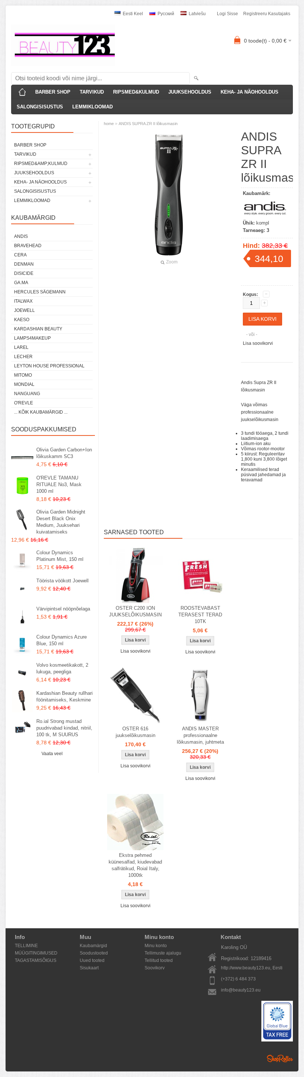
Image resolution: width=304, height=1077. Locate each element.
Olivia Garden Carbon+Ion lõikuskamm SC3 (64, 453)
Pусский (165, 13)
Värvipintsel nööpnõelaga (63, 609)
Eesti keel (132, 13)
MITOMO (23, 375)
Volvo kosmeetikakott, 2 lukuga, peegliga (62, 668)
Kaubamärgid (93, 945)
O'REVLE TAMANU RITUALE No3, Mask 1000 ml (59, 484)
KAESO (21, 319)
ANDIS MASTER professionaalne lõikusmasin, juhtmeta (200, 735)
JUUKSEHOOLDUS (189, 92)
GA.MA (21, 282)
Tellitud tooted (159, 960)
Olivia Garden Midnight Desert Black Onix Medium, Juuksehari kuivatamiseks (60, 522)
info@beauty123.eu (241, 990)
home (109, 123)
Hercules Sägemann (40, 292)
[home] (22, 92)
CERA (20, 255)
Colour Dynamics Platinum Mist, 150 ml (59, 556)
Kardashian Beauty (38, 328)
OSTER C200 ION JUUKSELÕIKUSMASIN (135, 611)
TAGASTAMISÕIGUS (35, 960)
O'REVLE (23, 402)
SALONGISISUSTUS (40, 107)
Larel (21, 347)
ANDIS (21, 236)
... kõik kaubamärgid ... (40, 412)
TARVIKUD (92, 92)
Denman (24, 264)
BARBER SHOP (52, 92)
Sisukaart (89, 967)
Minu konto (156, 945)
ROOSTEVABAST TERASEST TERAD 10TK (200, 614)
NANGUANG (27, 393)
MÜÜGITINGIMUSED (36, 953)
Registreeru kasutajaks (266, 13)
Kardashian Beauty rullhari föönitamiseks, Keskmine (64, 696)
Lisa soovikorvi (258, 343)
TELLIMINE (26, 945)
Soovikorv (155, 967)
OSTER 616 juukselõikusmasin (135, 732)
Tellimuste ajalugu (163, 953)
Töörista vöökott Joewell (62, 580)
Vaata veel (52, 753)
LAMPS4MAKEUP (32, 338)
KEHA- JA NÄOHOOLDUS (249, 92)
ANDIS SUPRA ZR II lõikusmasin (148, 123)
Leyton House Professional (49, 365)
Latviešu (197, 13)
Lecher (23, 356)
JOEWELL (24, 310)
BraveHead (28, 245)
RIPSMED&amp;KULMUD (40, 163)
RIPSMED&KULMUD (136, 92)
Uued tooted (92, 960)
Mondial (24, 384)
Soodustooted (94, 953)
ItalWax (23, 301)
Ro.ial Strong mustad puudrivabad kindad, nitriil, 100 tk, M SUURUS (64, 727)
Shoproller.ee (280, 1058)
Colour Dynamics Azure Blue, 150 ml (61, 640)
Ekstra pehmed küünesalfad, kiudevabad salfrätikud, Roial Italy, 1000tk (135, 865)
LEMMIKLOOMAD (92, 107)
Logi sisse (227, 13)
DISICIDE (23, 273)
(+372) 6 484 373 (238, 979)
